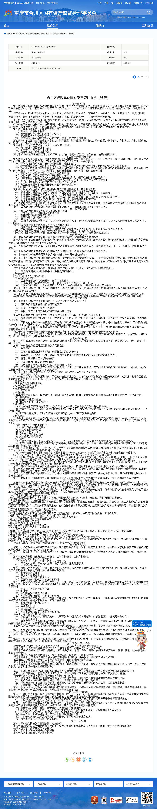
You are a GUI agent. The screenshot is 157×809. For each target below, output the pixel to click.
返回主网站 (52, 3)
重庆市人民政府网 (25, 3)
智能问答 (138, 3)
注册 (106, 3)
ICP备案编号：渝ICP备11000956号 (16, 802)
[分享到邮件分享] (78, 759)
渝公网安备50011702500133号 (14, 805)
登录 (100, 3)
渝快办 (100, 25)
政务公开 (52, 25)
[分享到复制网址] (90, 759)
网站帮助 (47, 793)
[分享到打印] (84, 759)
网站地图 (7, 793)
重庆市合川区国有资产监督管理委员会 (55, 13)
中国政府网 (9, 3)
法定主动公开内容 (60, 34)
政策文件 (72, 34)
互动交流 (147, 25)
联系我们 (20, 793)
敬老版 (128, 3)
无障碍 (119, 3)
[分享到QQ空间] (72, 759)
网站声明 (34, 793)
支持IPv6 (149, 3)
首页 (6, 25)
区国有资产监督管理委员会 (34, 34)
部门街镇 (40, 3)
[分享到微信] (67, 759)
